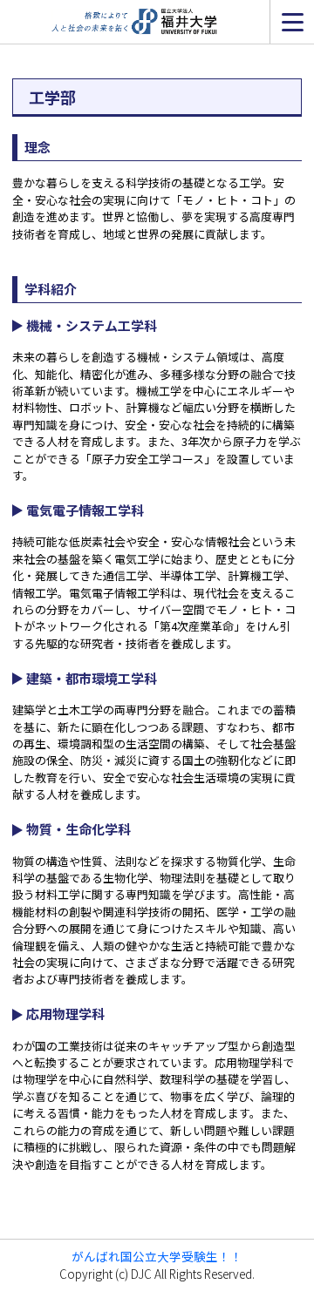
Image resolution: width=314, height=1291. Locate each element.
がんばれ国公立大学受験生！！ (157, 1256)
